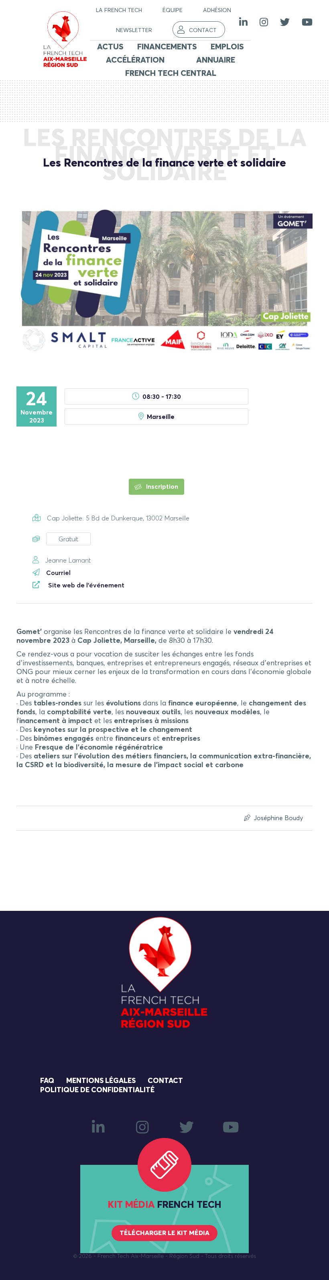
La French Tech (119, 10)
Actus (110, 47)
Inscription (161, 487)
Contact (203, 30)
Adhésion (217, 10)
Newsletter (134, 30)
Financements (167, 47)
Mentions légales (101, 1081)
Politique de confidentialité (97, 1090)
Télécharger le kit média (164, 1233)
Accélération (135, 60)
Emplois (227, 47)
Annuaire (215, 60)
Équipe (172, 10)
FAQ (47, 1081)
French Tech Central (170, 73)
